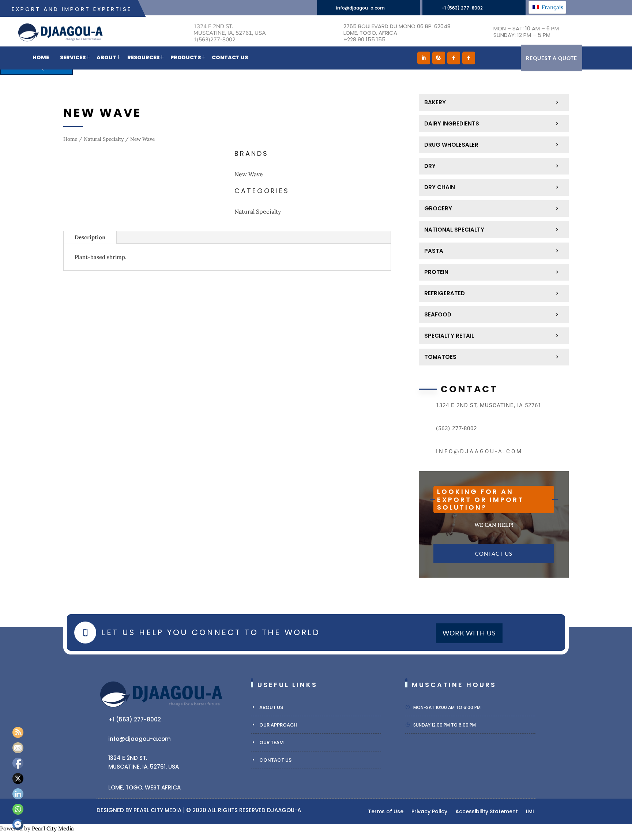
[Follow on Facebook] (453, 58)
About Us (271, 707)
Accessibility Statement (486, 812)
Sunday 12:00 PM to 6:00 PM (444, 725)
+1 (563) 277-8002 (462, 8)
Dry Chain (439, 187)
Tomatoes (440, 357)
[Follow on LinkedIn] (423, 58)
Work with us (469, 633)
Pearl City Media (157, 810)
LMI (530, 812)
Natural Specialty (104, 139)
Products (185, 57)
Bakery (435, 102)
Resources (143, 57)
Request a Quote (551, 58)
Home (41, 57)
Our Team (271, 742)
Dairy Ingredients (451, 123)
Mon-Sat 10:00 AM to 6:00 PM (447, 707)
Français (551, 7)
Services (73, 57)
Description (90, 237)
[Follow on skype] (438, 58)
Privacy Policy (429, 812)
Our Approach (278, 724)
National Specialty (454, 229)
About (106, 57)
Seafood (437, 314)
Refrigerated (444, 293)
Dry (430, 166)
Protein (436, 272)
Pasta (433, 251)
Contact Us (230, 57)
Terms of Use (385, 812)
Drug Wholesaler (451, 145)
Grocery (438, 208)
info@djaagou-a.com (360, 8)
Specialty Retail (449, 335)
